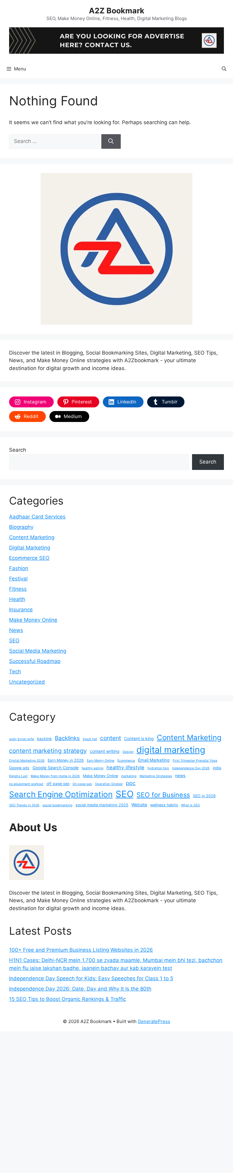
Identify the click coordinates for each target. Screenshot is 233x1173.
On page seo (82, 784)
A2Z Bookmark (116, 10)
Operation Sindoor (109, 784)
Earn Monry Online (100, 761)
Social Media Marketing (37, 651)
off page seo (57, 783)
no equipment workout (26, 784)
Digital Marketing (29, 548)
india (217, 768)
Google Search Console (55, 767)
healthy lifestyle (125, 767)
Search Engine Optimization (61, 794)
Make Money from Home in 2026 (55, 776)
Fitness (18, 589)
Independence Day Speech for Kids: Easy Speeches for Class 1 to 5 (91, 978)
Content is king (139, 738)
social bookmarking (57, 805)
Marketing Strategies (156, 776)
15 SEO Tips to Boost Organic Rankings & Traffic (67, 999)
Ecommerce (126, 761)
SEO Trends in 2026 (24, 805)
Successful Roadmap (34, 661)
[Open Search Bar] (224, 69)
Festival (18, 579)
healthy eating (92, 768)
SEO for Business (163, 795)
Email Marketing (154, 760)
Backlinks (67, 738)
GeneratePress (154, 1021)
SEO (14, 641)
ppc (131, 783)
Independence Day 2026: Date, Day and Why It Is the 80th (80, 989)
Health (17, 599)
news (180, 775)
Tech (15, 671)
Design (128, 752)
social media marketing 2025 (102, 805)
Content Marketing (31, 537)
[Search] (111, 141)
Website (139, 804)
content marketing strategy (48, 750)
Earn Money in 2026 (66, 760)
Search (17, 450)
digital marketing (171, 749)
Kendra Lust (18, 776)
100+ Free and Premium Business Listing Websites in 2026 (81, 950)
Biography (21, 527)
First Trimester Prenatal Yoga (195, 761)
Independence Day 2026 (191, 768)
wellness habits (164, 805)
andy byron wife (21, 739)
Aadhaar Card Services (37, 517)
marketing (129, 776)
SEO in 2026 (204, 796)
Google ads (19, 768)
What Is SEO (190, 805)
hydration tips (158, 768)
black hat (90, 739)
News (16, 630)
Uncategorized (27, 682)
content (110, 738)
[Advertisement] (116, 1101)
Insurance (21, 610)
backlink (44, 738)
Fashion (18, 568)
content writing (105, 751)
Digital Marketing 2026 (27, 761)
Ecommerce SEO (29, 558)
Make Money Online (33, 620)
